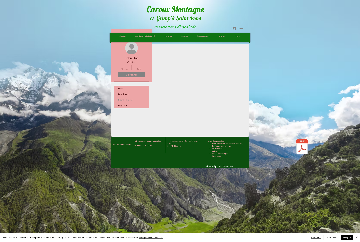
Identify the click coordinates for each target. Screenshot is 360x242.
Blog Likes (123, 105)
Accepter (347, 237)
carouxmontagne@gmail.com (150, 141)
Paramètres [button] (316, 237)
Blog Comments (125, 100)
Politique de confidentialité (151, 237)
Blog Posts (123, 94)
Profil (120, 88)
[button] (203, 36)
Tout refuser (331, 237)
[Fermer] (356, 237)
